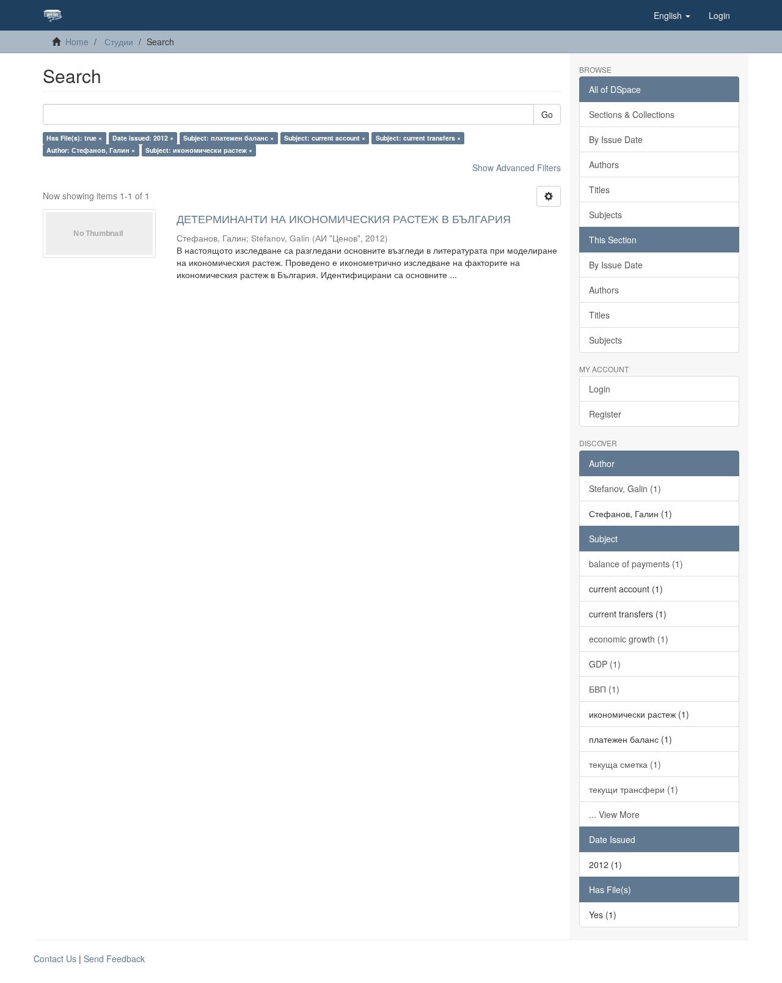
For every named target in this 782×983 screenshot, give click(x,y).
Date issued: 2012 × (143, 137)
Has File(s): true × (74, 137)
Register (605, 414)
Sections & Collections (631, 114)
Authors (604, 164)
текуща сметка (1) (625, 764)
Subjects (605, 214)
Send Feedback (114, 958)
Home (77, 41)
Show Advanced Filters (516, 167)
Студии (118, 41)
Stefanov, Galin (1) (625, 488)
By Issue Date (616, 139)
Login (599, 389)
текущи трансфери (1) (633, 789)
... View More (614, 814)
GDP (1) (605, 664)
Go (547, 114)
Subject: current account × (324, 137)
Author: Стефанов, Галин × (90, 150)
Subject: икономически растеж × (198, 150)
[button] (672, 15)
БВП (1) (604, 689)
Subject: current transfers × (418, 137)
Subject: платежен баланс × (228, 137)
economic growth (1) (628, 639)
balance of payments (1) (636, 564)
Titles (599, 189)
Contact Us (55, 958)
